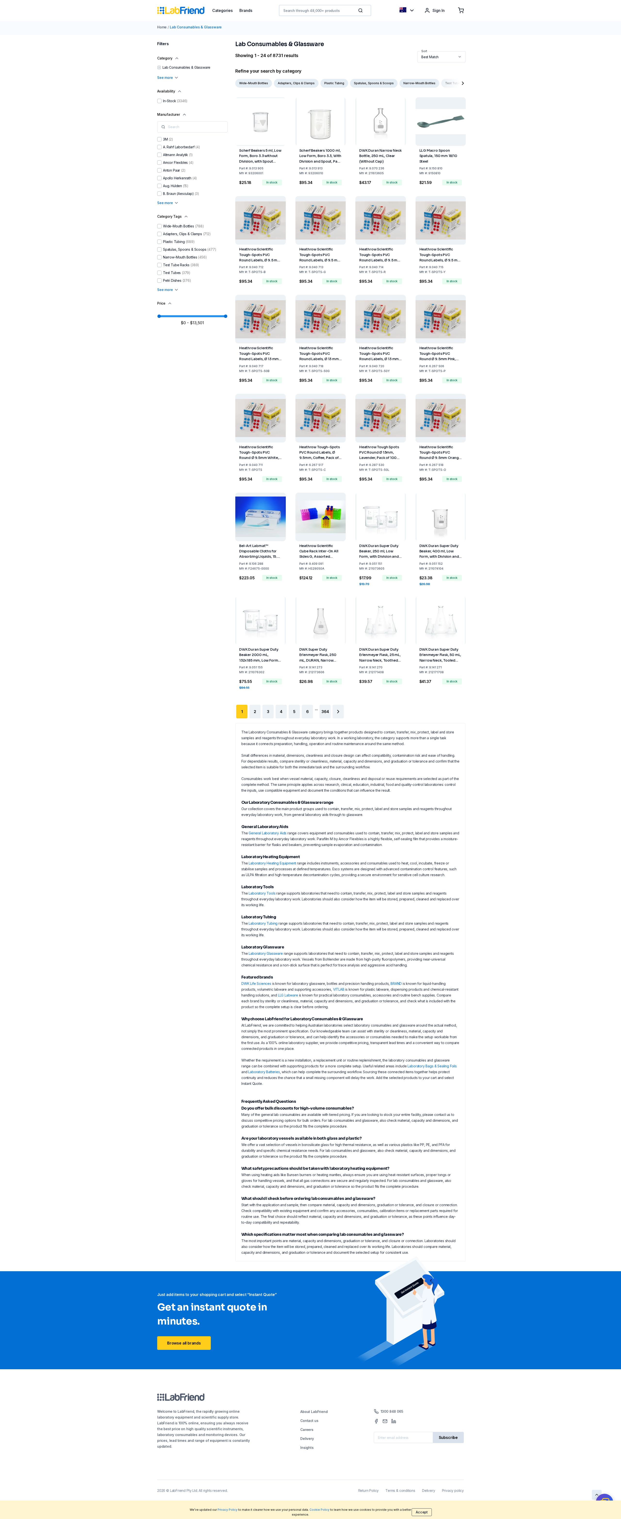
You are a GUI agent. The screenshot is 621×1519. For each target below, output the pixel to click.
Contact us (309, 1421)
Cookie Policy (319, 1509)
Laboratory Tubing (263, 923)
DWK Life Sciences (256, 983)
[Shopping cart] (461, 10)
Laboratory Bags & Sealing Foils (432, 1066)
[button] (361, 10)
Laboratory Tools (262, 893)
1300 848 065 (392, 1411)
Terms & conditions (400, 1490)
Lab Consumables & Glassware (196, 27)
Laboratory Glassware (266, 953)
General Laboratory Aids (267, 833)
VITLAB (338, 989)
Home (162, 27)
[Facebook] (376, 1421)
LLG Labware (288, 995)
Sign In (439, 10)
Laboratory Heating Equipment (272, 863)
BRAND (396, 983)
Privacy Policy (227, 1509)
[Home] (184, 10)
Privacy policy (453, 1490)
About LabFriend (313, 1412)
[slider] (159, 316)
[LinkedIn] (393, 1421)
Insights (307, 1447)
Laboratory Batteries (264, 1072)
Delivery (307, 1438)
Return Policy (368, 1490)
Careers (306, 1430)
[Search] (361, 10)
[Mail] (385, 1421)
